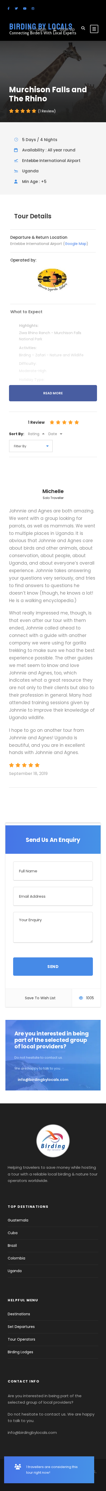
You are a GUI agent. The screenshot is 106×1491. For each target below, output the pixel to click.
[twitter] (16, 8)
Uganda (15, 1270)
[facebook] (9, 8)
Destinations (19, 1314)
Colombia (16, 1258)
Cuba (12, 1232)
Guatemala (18, 1220)
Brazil (12, 1245)
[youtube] (24, 8)
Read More (53, 393)
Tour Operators (21, 1339)
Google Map (75, 243)
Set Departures (21, 1326)
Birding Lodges (20, 1352)
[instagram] (33, 8)
